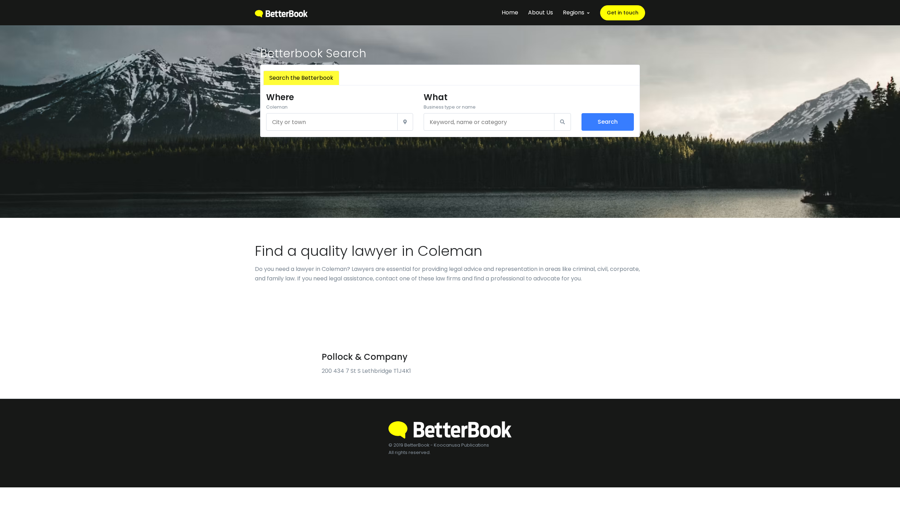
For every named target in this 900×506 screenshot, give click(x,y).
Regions (573, 12)
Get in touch (622, 12)
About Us (540, 12)
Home (510, 12)
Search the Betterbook (301, 78)
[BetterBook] (281, 12)
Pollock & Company (364, 357)
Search (608, 122)
